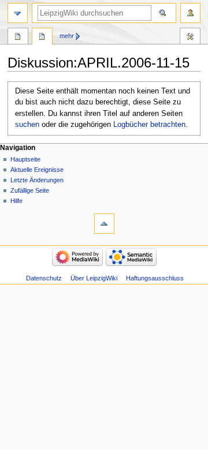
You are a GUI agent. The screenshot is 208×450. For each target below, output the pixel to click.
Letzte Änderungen (37, 180)
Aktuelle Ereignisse (37, 169)
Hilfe (16, 200)
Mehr (67, 35)
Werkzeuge (190, 37)
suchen (27, 125)
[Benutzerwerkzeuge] (190, 13)
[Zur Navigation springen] (18, 13)
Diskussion (42, 37)
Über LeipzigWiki (93, 278)
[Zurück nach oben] (104, 223)
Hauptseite (25, 159)
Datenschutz (44, 278)
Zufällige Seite (29, 190)
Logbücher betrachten (149, 125)
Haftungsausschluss (155, 278)
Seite (18, 37)
